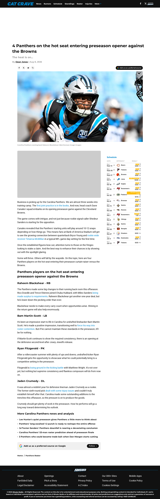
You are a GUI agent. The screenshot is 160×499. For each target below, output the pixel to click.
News (38, 4)
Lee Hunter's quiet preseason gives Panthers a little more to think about (58, 419)
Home (20, 455)
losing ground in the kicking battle (46, 367)
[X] (146, 4)
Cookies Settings (110, 485)
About (20, 476)
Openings (49, 476)
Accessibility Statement (56, 485)
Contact (82, 476)
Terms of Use (108, 480)
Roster (80, 4)
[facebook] (140, 4)
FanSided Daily (24, 480)
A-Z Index (83, 485)
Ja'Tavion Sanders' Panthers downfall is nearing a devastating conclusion (58, 428)
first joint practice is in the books (53, 205)
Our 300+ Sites (109, 476)
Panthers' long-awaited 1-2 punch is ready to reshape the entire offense (57, 424)
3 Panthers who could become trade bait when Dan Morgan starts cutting (58, 437)
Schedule (58, 4)
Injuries (88, 4)
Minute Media (18, 492)
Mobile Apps (135, 476)
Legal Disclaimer (25, 485)
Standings (69, 4)
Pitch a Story (50, 480)
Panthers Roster (33, 455)
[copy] (33, 68)
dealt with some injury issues (59, 390)
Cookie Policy (136, 480)
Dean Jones (22, 62)
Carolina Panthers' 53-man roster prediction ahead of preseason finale (56, 432)
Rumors (47, 4)
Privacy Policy (85, 480)
